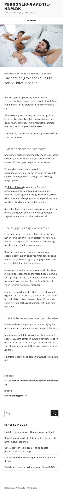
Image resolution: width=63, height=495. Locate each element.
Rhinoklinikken (15, 187)
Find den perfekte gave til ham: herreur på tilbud (29, 432)
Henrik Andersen (41, 74)
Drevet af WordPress (27, 488)
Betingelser (9, 488)
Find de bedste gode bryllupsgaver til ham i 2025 (29, 467)
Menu (33, 20)
